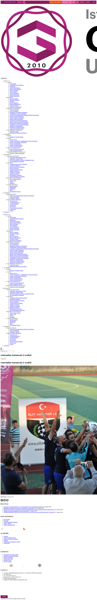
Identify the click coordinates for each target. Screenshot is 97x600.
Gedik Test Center (14, 131)
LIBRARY (82, 2)
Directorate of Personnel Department (18, 120)
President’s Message (14, 100)
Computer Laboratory (15, 165)
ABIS (77, 2)
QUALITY (88, 2)
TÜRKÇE (4, 596)
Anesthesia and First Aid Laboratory (18, 164)
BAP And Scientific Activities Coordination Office (22, 160)
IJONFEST (12, 188)
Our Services (13, 205)
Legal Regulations (14, 203)
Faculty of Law (13, 139)
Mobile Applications (14, 96)
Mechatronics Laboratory (16, 175)
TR (24, 2)
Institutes (6, 540)
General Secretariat (14, 109)
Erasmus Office (7, 560)
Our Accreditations (14, 93)
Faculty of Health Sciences (16, 145)
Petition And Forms (8, 557)
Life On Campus (8, 561)
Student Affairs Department (16, 119)
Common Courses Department (17, 153)
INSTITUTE (65, 2)
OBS (70, 2)
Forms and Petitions (14, 197)
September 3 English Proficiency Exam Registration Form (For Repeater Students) (23, 506)
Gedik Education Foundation (17, 85)
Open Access (13, 180)
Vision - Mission (8, 523)
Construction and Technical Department (19, 124)
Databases (12, 183)
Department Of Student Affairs (11, 554)
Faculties (6, 536)
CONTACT (6, 212)
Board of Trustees (14, 98)
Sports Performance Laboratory (17, 176)
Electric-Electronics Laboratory (17, 167)
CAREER (94, 2)
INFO (74, 2)
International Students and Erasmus (18, 133)
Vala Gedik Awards (14, 94)
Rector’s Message (14, 103)
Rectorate (12, 101)
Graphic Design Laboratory (16, 169)
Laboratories (7, 543)
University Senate (14, 105)
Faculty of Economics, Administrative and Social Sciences (24, 141)
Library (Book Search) (15, 179)
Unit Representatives (15, 202)
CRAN (11, 182)
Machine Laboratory (14, 173)
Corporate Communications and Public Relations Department (24, 115)
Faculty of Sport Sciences (16, 146)
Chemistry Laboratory (15, 172)
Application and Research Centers (18, 157)
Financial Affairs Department (17, 116)
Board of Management (15, 104)
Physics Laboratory (14, 168)
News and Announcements (16, 208)
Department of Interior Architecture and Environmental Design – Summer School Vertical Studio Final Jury (29, 509)
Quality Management (15, 87)
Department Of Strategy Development (19, 123)
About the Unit (13, 201)
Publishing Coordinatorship (16, 126)
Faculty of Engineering (15, 143)
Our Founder (13, 83)
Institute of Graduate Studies (16, 137)
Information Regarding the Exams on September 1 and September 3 (20, 508)
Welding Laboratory (14, 171)
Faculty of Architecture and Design (18, 142)
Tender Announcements (9, 525)
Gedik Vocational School (16, 150)
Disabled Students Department (11, 556)
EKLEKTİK (13, 187)
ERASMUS (19, 2)
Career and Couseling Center (17, 128)
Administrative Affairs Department (18, 113)
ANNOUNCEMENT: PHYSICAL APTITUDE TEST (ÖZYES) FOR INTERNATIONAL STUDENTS (29, 512)
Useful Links (13, 209)
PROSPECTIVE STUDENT (55, 2)
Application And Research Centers (12, 541)
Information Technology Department (18, 112)
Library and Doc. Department (17, 118)
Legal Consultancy (14, 111)
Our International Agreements (17, 161)
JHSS (11, 190)
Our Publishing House (15, 191)
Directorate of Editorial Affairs (17, 127)
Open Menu (3, 78)
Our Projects (13, 206)
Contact (11, 210)
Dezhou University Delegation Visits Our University (16, 511)
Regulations (12, 86)
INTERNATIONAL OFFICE (10, 2)
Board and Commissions (15, 107)
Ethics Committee (14, 90)
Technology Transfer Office (16, 158)
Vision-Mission (13, 92)
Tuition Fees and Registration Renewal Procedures (22, 195)
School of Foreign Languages (17, 149)
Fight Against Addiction (15, 89)
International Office (8, 558)
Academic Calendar (14, 198)
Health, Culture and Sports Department (19, 122)
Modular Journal (14, 186)
